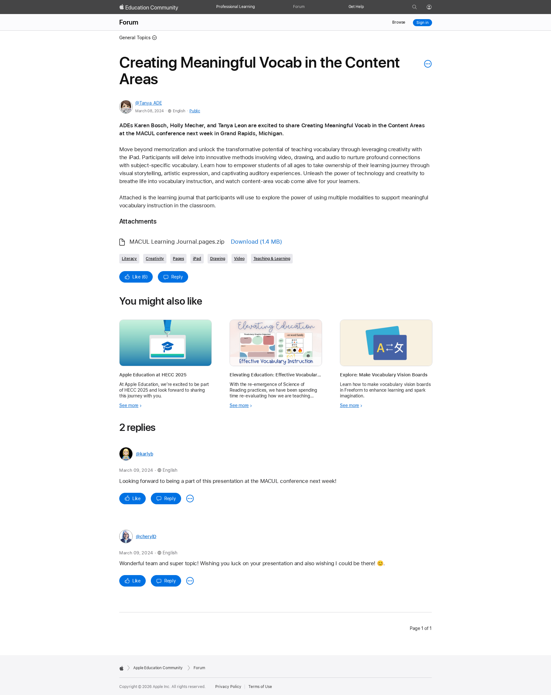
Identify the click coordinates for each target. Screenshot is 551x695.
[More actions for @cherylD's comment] (190, 581)
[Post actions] (426, 64)
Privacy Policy (228, 686)
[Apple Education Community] (149, 7)
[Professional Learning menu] (258, 7)
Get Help (356, 6)
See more (128, 405)
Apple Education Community (158, 668)
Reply (177, 276)
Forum (298, 6)
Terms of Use (260, 686)
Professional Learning (235, 6)
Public (194, 111)
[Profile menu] (433, 7)
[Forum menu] (307, 7)
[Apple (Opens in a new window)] (121, 668)
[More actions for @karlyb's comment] (190, 498)
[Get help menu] (367, 7)
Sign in (422, 22)
